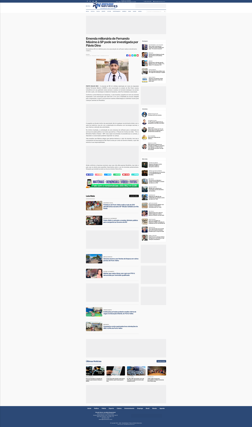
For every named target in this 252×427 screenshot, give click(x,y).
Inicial (87, 11)
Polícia (98, 11)
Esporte (103, 11)
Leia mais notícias (134, 196)
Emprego (124, 11)
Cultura (109, 11)
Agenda (140, 11)
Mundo (134, 11)
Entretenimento (116, 11)
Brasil (129, 11)
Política (92, 11)
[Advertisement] (150, 6)
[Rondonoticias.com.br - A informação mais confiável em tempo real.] (105, 6)
